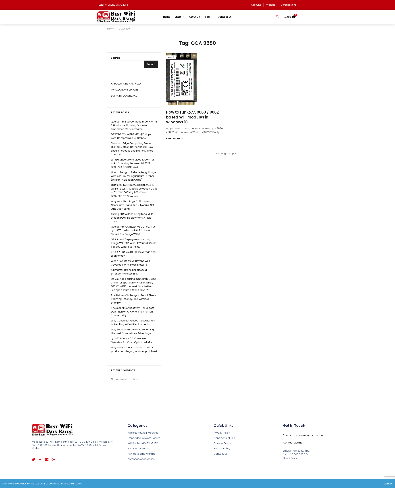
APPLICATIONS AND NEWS (126, 83)
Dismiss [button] (388, 483)
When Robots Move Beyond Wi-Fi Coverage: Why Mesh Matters (131, 262)
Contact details (292, 442)
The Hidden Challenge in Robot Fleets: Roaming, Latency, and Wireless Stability (134, 299)
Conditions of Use (224, 438)
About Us (194, 16)
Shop (178, 16)
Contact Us (225, 16)
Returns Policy (222, 448)
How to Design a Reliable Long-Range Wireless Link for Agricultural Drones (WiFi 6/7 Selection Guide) (133, 176)
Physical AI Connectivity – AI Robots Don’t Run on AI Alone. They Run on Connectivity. (132, 311)
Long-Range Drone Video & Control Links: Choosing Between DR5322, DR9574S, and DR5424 (132, 163)
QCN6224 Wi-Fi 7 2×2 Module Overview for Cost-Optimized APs (131, 340)
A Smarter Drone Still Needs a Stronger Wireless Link (129, 271)
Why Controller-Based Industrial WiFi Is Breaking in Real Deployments (133, 322)
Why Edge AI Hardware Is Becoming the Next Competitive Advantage (132, 331)
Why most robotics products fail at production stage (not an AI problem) (134, 349)
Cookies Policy (222, 443)
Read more (173, 138)
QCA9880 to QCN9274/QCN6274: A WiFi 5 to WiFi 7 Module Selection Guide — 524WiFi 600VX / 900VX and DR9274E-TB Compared (134, 190)
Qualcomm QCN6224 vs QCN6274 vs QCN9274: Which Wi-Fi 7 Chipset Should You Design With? (133, 230)
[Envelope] (46, 459)
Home (166, 16)
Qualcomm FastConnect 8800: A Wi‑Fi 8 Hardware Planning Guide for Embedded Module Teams (134, 125)
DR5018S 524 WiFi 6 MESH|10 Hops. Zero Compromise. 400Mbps (131, 136)
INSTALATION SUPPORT (124, 89)
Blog (207, 16)
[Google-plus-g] (53, 459)
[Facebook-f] (40, 459)
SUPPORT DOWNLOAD (124, 95)
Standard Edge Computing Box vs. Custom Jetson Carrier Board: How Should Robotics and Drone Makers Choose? (132, 149)
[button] (277, 17)
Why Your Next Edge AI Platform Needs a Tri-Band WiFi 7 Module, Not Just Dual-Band (132, 205)
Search (115, 58)
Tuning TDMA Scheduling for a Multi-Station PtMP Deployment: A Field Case (133, 217)
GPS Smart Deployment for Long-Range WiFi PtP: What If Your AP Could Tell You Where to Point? (133, 243)
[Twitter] (33, 459)
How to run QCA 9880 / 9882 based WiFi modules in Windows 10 (192, 117)
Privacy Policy (222, 433)
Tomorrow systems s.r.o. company (303, 435)
